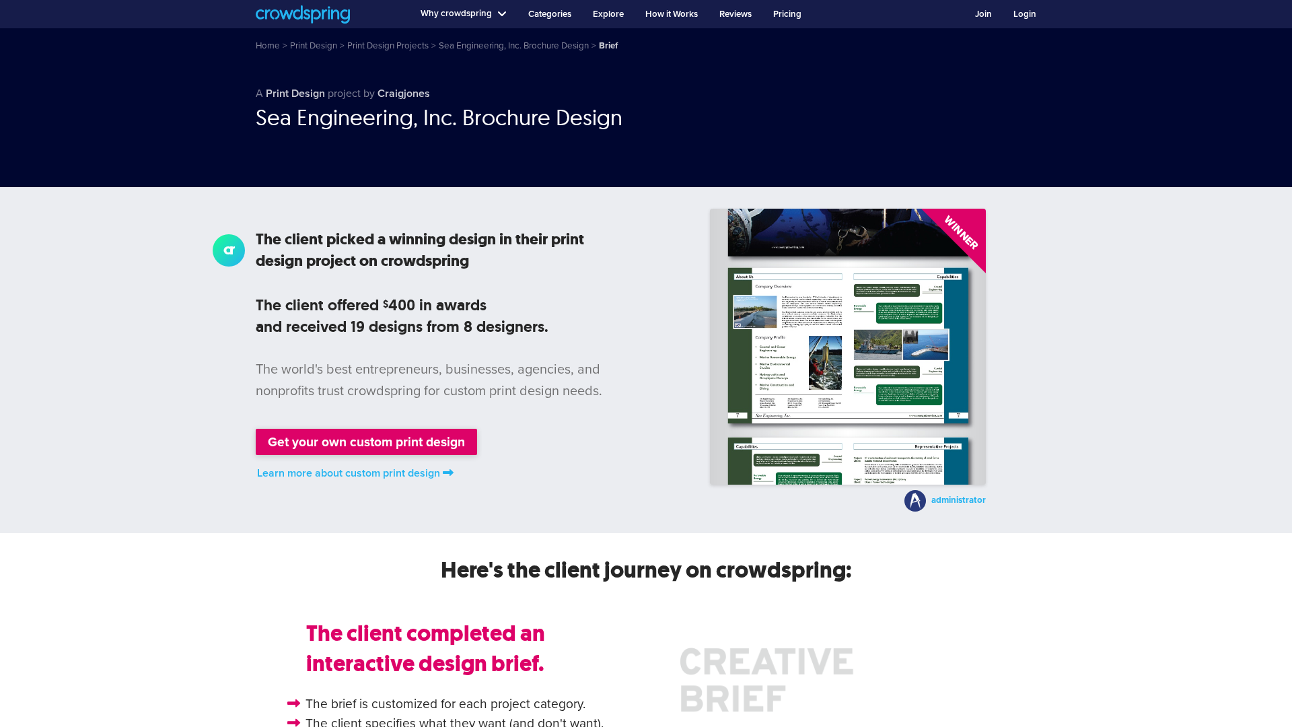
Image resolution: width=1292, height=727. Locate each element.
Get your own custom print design (366, 442)
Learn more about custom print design (348, 473)
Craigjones (404, 93)
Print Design (295, 93)
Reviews (735, 14)
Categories (549, 14)
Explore (608, 14)
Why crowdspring (456, 13)
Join (983, 14)
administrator (958, 500)
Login (1024, 14)
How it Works (671, 14)
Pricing (787, 14)
